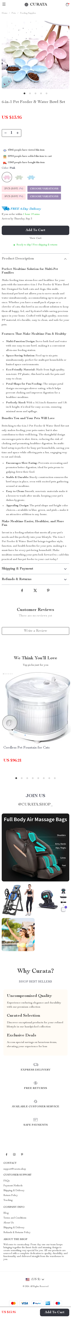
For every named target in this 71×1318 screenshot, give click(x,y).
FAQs (6, 1181)
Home (4, 13)
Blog (6, 1213)
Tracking (8, 1200)
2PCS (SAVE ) (13, 189)
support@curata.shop (14, 1169)
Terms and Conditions (14, 1218)
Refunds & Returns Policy (17, 1232)
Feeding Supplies (28, 13)
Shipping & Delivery (13, 1190)
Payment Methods (13, 1186)
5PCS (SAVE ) (13, 196)
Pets (14, 13)
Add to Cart (54, 1312)
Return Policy (10, 1195)
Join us (35, 796)
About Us (8, 1223)
